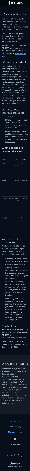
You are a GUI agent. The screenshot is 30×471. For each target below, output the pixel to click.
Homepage (15, 421)
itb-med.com (15, 445)
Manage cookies (15, 432)
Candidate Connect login (15, 456)
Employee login (15, 454)
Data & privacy (15, 427)
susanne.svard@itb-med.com (14, 338)
